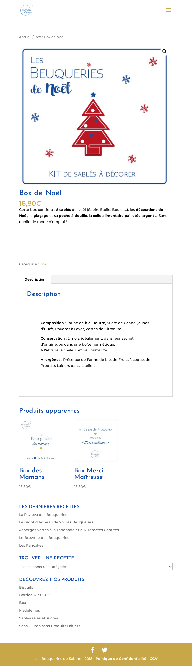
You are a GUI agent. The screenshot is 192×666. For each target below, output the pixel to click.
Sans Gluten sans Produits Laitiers (49, 626)
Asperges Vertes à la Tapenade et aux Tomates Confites (69, 530)
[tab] (35, 279)
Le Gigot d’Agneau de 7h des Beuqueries (56, 522)
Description (35, 279)
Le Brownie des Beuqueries (44, 537)
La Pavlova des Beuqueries (43, 514)
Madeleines (29, 610)
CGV (154, 658)
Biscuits (26, 587)
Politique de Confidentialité (121, 658)
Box (38, 37)
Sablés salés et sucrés (38, 618)
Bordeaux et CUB (34, 595)
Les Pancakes (31, 545)
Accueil (25, 37)
